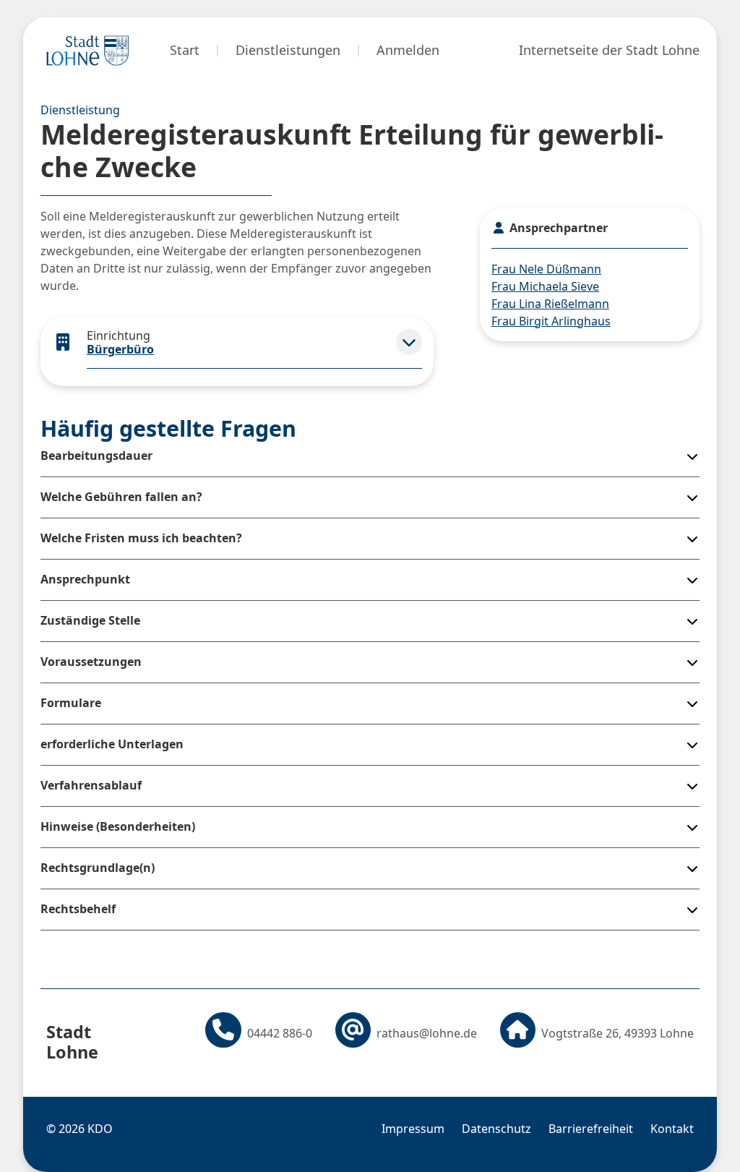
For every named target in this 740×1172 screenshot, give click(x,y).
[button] (409, 342)
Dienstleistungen (288, 50)
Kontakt (672, 1129)
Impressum (413, 1129)
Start (184, 50)
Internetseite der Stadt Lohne (609, 50)
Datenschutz (496, 1129)
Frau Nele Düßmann (546, 269)
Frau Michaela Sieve (545, 286)
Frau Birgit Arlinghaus (551, 321)
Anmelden (408, 50)
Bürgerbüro (120, 349)
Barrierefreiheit (590, 1129)
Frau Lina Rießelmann (550, 304)
